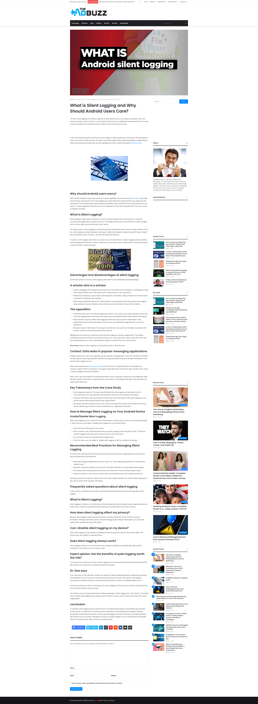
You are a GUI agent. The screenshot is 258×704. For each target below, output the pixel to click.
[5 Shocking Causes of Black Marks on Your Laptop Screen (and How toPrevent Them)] (158, 320)
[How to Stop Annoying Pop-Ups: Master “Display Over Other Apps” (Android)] (158, 245)
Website (113, 675)
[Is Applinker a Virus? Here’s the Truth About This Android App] (158, 637)
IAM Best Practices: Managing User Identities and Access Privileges (177, 627)
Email (72, 675)
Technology (75, 23)
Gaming (98, 23)
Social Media (124, 23)
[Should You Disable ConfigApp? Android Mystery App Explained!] (158, 311)
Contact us (183, 2)
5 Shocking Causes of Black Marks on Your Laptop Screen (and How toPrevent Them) (176, 319)
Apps (92, 23)
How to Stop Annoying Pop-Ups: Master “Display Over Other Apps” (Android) (176, 244)
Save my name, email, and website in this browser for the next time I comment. (97, 683)
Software (84, 23)
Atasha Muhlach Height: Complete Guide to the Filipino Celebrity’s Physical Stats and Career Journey (169, 475)
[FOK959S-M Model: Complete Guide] (158, 581)
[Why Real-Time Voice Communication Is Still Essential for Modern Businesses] (158, 569)
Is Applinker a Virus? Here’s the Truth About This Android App (176, 637)
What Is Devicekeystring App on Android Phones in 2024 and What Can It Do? (176, 272)
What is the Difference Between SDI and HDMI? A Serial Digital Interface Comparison (175, 647)
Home (146, 2)
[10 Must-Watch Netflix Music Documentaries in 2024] (158, 282)
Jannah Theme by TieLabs (106, 700)
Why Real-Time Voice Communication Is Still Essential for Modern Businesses (174, 569)
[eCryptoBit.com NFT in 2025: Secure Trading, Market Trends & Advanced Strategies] (158, 616)
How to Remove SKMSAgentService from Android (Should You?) (169, 538)
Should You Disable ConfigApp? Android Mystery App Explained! (176, 310)
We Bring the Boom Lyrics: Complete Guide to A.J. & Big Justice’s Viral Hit (170, 507)
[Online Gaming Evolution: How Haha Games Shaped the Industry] (158, 607)
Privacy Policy (172, 2)
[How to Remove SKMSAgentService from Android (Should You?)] (158, 590)
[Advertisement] (149, 10)
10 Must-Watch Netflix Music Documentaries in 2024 (176, 281)
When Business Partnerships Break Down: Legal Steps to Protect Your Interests (171, 597)
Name (72, 668)
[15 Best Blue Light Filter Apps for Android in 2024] (158, 264)
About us (153, 2)
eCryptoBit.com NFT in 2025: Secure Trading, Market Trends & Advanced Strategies (176, 617)
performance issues (95, 366)
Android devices (136, 143)
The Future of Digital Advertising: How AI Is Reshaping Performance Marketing (168, 412)
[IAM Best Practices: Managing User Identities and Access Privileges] (158, 628)
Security (114, 23)
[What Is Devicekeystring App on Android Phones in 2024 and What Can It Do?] (158, 273)
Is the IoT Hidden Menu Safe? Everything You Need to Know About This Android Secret (176, 254)
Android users (134, 198)
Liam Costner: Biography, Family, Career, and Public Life (116, 2)
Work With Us (162, 2)
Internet (106, 23)
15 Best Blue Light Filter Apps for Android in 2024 (176, 262)
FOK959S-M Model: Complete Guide (177, 579)
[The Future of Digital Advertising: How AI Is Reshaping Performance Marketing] (158, 558)
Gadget (78, 99)
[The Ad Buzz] (88, 12)
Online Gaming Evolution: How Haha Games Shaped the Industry (177, 606)
